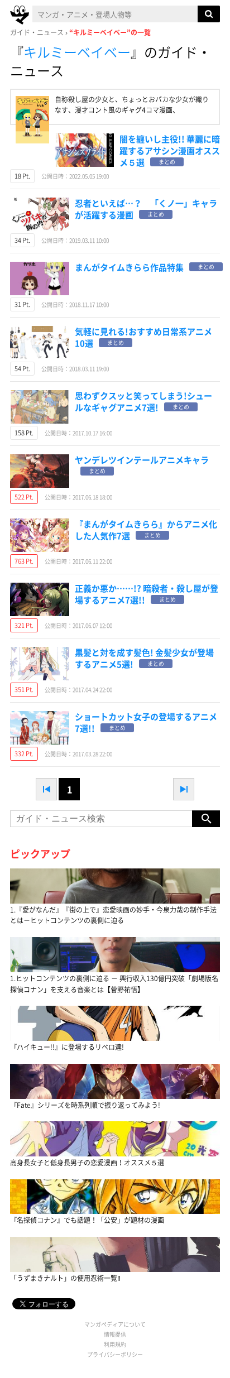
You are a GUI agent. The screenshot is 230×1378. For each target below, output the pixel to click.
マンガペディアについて (115, 1324)
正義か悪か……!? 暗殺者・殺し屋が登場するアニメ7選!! (146, 594)
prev (46, 789)
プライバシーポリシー (115, 1354)
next (183, 789)
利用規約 (115, 1344)
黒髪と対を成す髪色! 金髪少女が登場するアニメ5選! (144, 658)
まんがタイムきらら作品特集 (129, 267)
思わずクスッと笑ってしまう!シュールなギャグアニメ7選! (143, 402)
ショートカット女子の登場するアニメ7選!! (146, 722)
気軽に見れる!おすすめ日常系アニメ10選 (143, 337)
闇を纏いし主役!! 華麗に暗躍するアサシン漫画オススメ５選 (169, 151)
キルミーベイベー (77, 52)
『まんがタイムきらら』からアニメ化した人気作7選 (146, 530)
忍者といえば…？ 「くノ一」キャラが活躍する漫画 (146, 209)
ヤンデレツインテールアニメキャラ (142, 460)
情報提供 (115, 1334)
